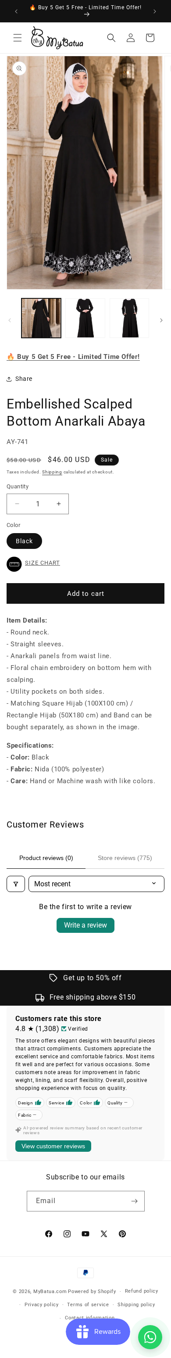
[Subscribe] (134, 1201)
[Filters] (16, 884)
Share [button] (23, 378)
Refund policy (141, 1291)
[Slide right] (161, 320)
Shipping (52, 471)
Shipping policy (136, 1305)
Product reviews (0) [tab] (46, 857)
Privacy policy (42, 1305)
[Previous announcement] (16, 11)
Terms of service (88, 1305)
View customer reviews (53, 1146)
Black (24, 541)
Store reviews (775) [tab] (125, 857)
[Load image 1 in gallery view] (41, 318)
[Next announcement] (154, 11)
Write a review (85, 925)
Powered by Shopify (92, 1291)
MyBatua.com (50, 1291)
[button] (17, 37)
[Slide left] (9, 320)
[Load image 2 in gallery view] (85, 318)
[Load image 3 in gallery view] (129, 318)
